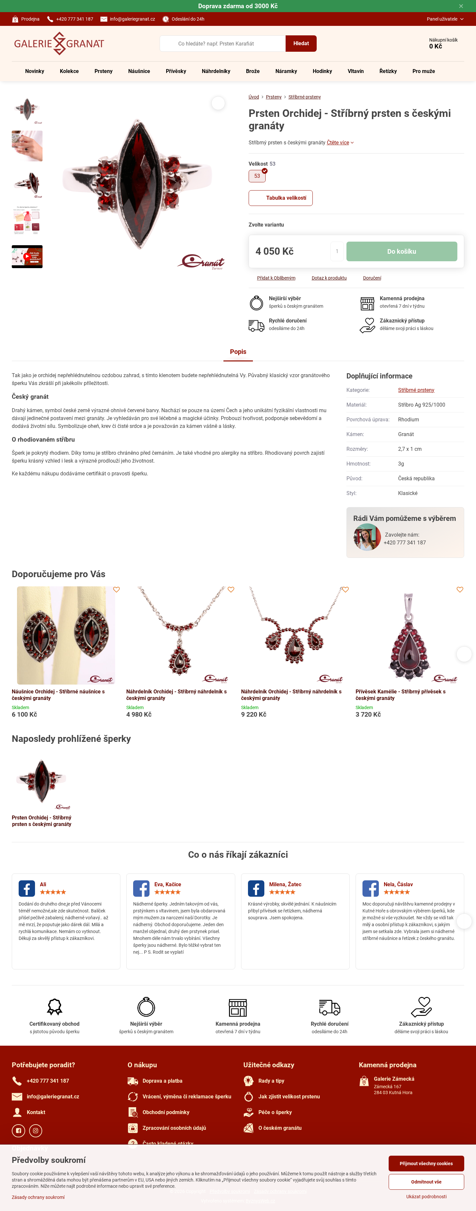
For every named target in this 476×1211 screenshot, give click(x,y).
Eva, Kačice (167, 884)
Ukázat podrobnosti (426, 1196)
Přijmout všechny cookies (426, 1163)
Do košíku (401, 251)
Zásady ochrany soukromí (38, 1197)
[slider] (53, 892)
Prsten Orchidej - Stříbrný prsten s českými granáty (41, 821)
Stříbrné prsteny (416, 390)
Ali (43, 884)
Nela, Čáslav (398, 884)
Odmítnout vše (426, 1181)
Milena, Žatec (285, 884)
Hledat (301, 43)
